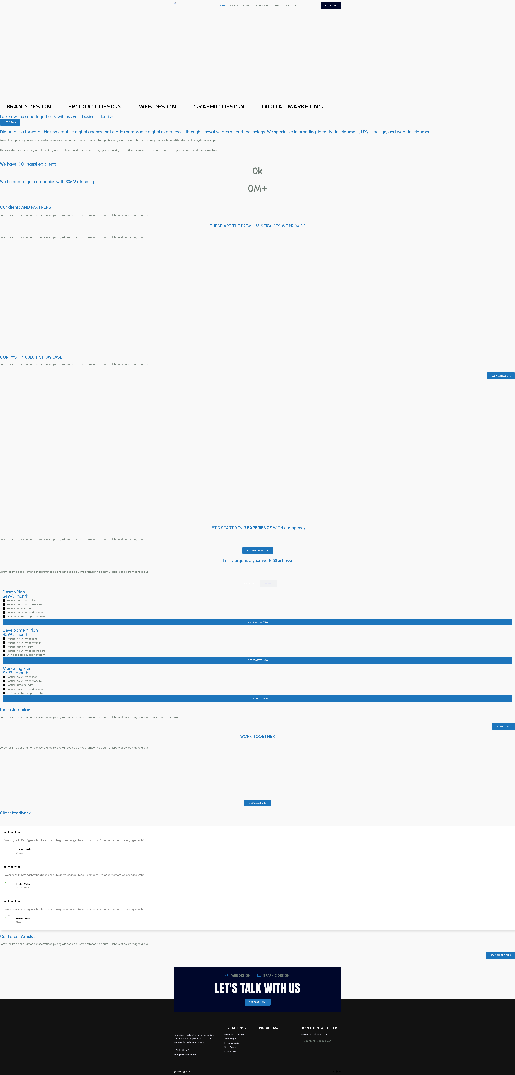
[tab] (248, 583)
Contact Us (290, 5)
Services (246, 5)
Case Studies (263, 5)
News (278, 5)
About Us (233, 5)
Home (222, 5)
